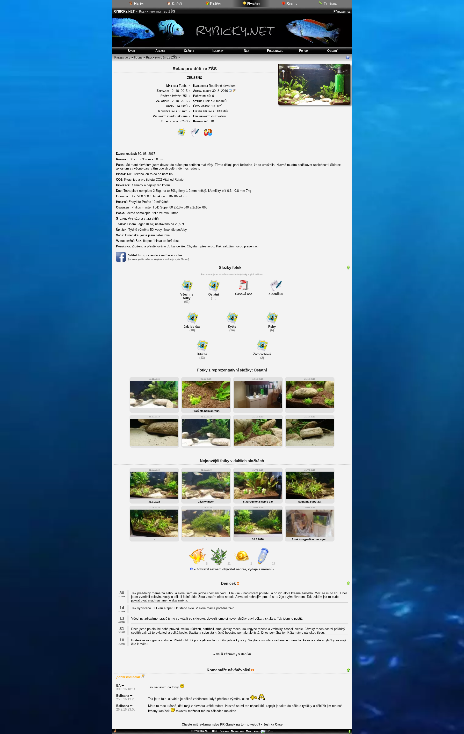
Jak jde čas (192, 326)
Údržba (202, 354)
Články (189, 50)
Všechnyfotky (186, 296)
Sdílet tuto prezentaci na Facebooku (155, 255)
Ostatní (332, 50)
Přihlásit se (342, 11)
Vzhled (257, 731)
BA (118, 685)
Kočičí (176, 4)
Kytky (232, 326)
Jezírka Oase (273, 724)
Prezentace (275, 50)
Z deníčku (275, 294)
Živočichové (262, 354)
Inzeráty (218, 50)
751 (174, 96)
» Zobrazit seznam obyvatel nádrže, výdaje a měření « (233, 569)
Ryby (272, 326)
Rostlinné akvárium (222, 86)
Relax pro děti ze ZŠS (161, 57)
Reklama (224, 731)
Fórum (303, 50)
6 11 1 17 (240, 563)
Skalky (291, 4)
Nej (246, 50)
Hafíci (138, 4)
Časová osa (243, 294)
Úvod (131, 50)
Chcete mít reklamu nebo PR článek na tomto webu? (221, 724)
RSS (214, 731)
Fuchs (138, 57)
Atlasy (160, 50)
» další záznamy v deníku (232, 654)
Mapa (248, 731)
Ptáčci (215, 4)
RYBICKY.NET (124, 11)
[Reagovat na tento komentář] (123, 685)
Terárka (330, 4)
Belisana (122, 695)
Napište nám (237, 731)
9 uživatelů (218, 116)
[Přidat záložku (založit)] (115, 732)
